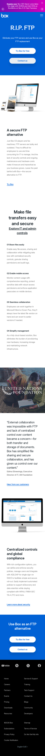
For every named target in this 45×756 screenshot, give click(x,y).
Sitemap (27, 723)
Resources (8, 713)
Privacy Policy (9, 734)
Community (28, 708)
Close (42, 2)
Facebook (39, 665)
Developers (28, 713)
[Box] (4, 16)
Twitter (28, 665)
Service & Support (31, 679)
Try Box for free (22, 51)
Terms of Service (30, 729)
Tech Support (29, 690)
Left (2, 9)
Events (6, 696)
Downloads (8, 708)
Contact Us (28, 696)
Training (27, 684)
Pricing (6, 702)
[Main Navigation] (42, 15)
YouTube (5, 665)
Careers (7, 684)
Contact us (22, 61)
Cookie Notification (11, 740)
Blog (17, 665)
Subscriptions (9, 729)
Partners (7, 690)
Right (42, 9)
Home (6, 679)
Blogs (26, 702)
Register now (12, 4)
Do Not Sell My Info (31, 734)
